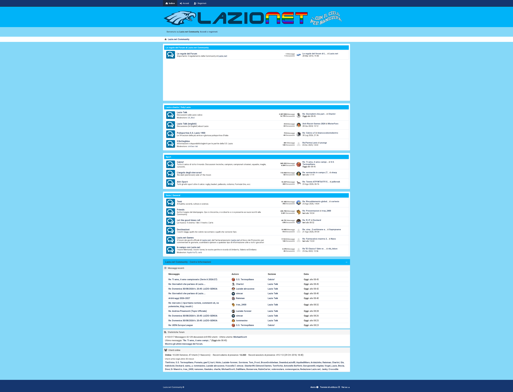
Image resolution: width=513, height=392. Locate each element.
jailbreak (336, 182)
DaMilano (240, 369)
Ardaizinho (316, 362)
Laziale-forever (244, 311)
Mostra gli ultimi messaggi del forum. (184, 344)
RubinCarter (264, 369)
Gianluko (208, 369)
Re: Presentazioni (310, 211)
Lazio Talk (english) (187, 123)
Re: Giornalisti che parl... (314, 114)
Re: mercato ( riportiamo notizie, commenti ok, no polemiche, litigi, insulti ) (193, 305)
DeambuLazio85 (287, 362)
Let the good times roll (188, 220)
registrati (213, 32)
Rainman (240, 298)
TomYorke (278, 366)
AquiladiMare (303, 362)
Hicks (218, 362)
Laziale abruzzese (245, 289)
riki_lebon (332, 249)
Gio (342, 362)
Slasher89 (249, 366)
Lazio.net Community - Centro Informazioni (188, 262)
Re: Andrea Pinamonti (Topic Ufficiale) (187, 311)
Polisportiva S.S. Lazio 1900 (191, 133)
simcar (239, 293)
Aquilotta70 (192, 252)
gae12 (206, 362)
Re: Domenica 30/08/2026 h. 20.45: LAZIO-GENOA (192, 289)
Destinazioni (183, 229)
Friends (180, 209)
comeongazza (292, 369)
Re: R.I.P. (306, 220)
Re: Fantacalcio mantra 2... (315, 239)
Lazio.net (222, 56)
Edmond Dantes (264, 366)
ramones (198, 369)
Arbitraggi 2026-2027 (179, 298)
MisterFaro (333, 123)
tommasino (242, 320)
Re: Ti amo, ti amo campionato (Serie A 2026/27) (192, 279)
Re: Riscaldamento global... (315, 201)
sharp (334, 172)
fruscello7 (230, 366)
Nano (333, 239)
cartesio (335, 201)
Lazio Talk (182, 112)
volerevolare (277, 369)
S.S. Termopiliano (245, 279)
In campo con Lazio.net (188, 247)
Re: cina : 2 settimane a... (314, 229)
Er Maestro (176, 369)
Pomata (198, 362)
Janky (325, 369)
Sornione (243, 362)
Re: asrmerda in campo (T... (315, 172)
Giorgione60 (309, 366)
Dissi (167, 369)
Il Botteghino (183, 141)
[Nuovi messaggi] (170, 55)
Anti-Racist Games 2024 (313, 123)
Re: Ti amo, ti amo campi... (315, 162)
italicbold (169, 366)
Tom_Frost (254, 362)
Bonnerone (251, 369)
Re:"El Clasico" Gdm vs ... (314, 249)
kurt (212, 362)
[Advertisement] (256, 79)
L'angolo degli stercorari (189, 172)
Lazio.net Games (185, 237)
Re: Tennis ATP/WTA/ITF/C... (315, 182)
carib (200, 252)
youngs (323, 143)
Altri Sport (182, 182)
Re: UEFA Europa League (180, 325)
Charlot (331, 114)
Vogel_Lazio (331, 366)
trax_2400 (326, 211)
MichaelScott (240, 337)
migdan (320, 366)
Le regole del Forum (187, 53)
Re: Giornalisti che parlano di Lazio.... (186, 284)
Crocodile (333, 369)
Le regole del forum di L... (314, 53)
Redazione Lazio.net (310, 369)
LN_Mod (191, 118)
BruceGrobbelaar (269, 362)
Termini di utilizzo (329, 387)
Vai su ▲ (345, 387)
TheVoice (170, 362)
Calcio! (180, 162)
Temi (179, 201)
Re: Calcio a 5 (308, 133)
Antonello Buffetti (293, 366)
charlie (217, 369)
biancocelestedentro (328, 133)
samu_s (189, 366)
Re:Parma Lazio (310, 143)
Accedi (203, 32)
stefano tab (193, 146)
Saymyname (335, 229)
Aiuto (313, 387)
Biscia (341, 366)
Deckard (317, 220)
